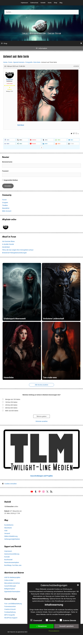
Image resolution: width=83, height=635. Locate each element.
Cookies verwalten (10, 484)
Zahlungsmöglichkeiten (12, 539)
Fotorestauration (10, 606)
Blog (61, 2)
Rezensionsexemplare (11, 562)
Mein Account (6, 211)
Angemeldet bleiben (11, 180)
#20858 (76, 66)
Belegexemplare (9, 589)
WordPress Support (10, 618)
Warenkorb (8, 528)
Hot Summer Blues (8, 241)
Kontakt (43, 2)
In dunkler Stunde (8, 244)
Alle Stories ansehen (41, 385)
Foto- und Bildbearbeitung (13, 603)
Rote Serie (37, 62)
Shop (55, 2)
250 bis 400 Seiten (11, 405)
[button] (9, 139)
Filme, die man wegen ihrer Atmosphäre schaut (17, 250)
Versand (7, 533)
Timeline (5, 205)
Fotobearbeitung (10, 612)
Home (5, 62)
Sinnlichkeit (6, 247)
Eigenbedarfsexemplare (12, 591)
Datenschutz (34, 2)
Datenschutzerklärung (11, 554)
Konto (49, 2)
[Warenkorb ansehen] (81, 43)
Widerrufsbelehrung (11, 536)
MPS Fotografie (9, 615)
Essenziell (38, 620)
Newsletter (5, 208)
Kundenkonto (8, 525)
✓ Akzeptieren (41, 626)
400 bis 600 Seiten (11, 408)
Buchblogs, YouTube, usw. (13, 565)
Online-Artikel (8, 580)
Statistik (52, 620)
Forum (4, 200)
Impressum (24, 2)
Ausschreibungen (10, 586)
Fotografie (28, 62)
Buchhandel (8, 559)
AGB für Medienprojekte (12, 577)
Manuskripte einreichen (12, 583)
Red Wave (20, 125)
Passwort (5, 171)
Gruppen (5, 202)
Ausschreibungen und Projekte (41, 476)
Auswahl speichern (66, 626)
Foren (10, 62)
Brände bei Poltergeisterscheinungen (14, 253)
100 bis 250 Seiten (11, 402)
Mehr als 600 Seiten (11, 411)
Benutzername (7, 162)
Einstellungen (59, 601)
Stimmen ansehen (42, 421)
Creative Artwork (10, 609)
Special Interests (18, 62)
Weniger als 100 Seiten (12, 399)
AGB (5, 530)
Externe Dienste (69, 620)
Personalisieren (54, 631)
